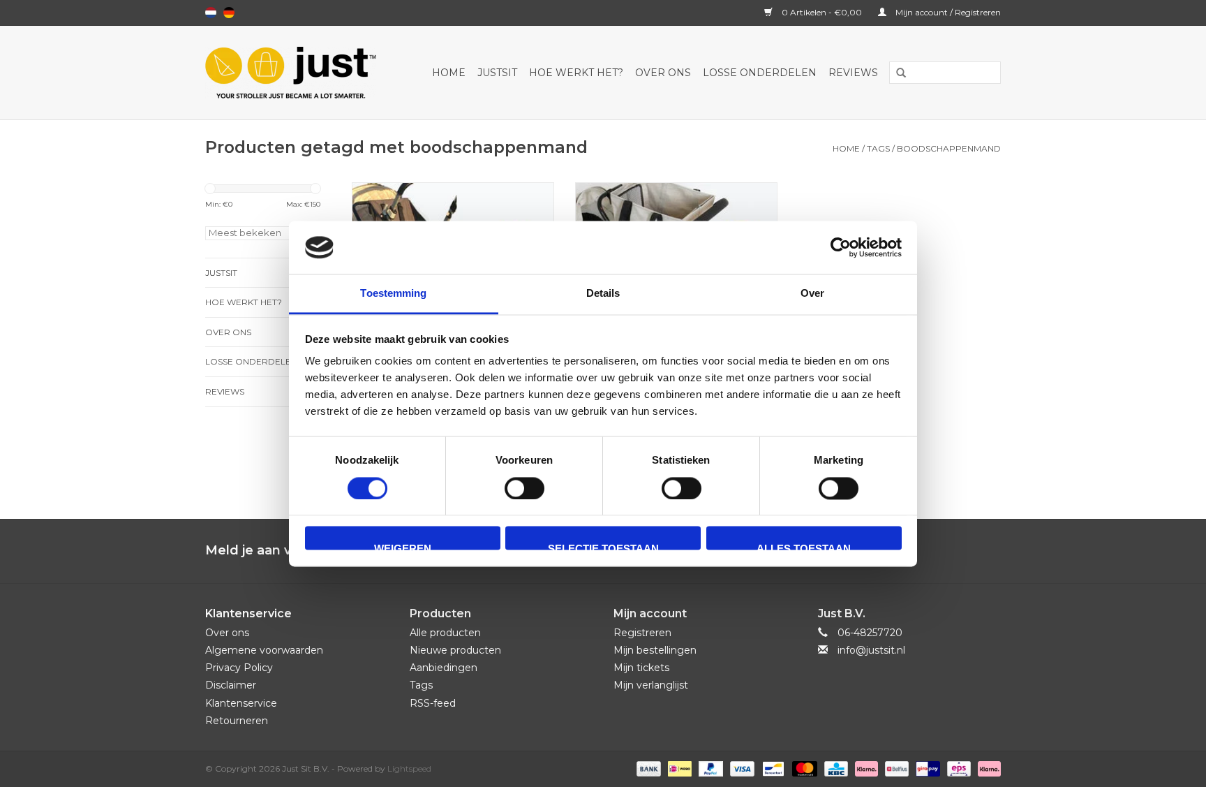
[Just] (296, 72)
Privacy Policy (239, 667)
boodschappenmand (949, 148)
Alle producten (445, 632)
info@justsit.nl (871, 650)
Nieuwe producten (455, 650)
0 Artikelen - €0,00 (822, 12)
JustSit (497, 72)
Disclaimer (230, 685)
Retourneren (236, 720)
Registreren (642, 632)
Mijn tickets (641, 667)
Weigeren (402, 546)
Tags (878, 148)
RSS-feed (433, 703)
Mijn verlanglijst (650, 685)
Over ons (663, 72)
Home (449, 72)
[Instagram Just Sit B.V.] (989, 551)
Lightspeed (409, 768)
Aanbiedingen (443, 667)
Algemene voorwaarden (264, 650)
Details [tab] (603, 294)
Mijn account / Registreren (947, 12)
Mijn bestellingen (655, 650)
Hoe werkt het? (576, 72)
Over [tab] (812, 294)
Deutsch (228, 12)
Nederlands (210, 12)
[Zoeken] (896, 73)
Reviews (853, 72)
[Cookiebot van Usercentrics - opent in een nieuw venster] (841, 247)
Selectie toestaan (603, 546)
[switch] (524, 488)
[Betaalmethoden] (647, 768)
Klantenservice (241, 703)
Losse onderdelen (760, 72)
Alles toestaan (804, 546)
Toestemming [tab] (393, 294)
